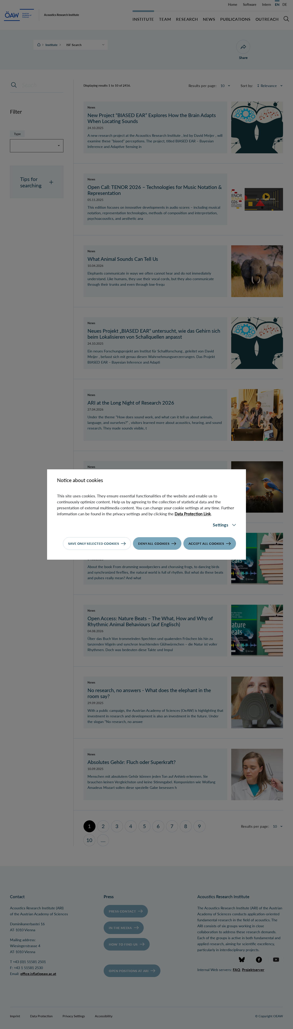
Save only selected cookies (93, 543)
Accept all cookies (206, 543)
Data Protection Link (193, 513)
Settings (220, 524)
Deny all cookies (153, 543)
